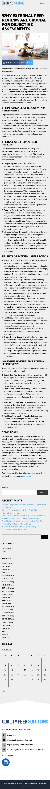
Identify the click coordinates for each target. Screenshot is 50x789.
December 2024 (8, 610)
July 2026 (6, 566)
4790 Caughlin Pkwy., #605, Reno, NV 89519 (25, 749)
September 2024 (8, 619)
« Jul (3, 691)
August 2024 (7, 622)
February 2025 (8, 606)
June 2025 (6, 597)
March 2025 (7, 603)
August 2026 (7, 563)
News (4, 552)
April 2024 (6, 634)
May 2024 (6, 631)
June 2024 (6, 628)
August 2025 (7, 594)
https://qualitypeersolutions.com (20, 745)
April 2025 (6, 600)
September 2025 (8, 591)
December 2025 (8, 582)
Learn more (26, 476)
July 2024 (6, 625)
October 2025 (8, 588)
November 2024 (8, 613)
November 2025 (8, 585)
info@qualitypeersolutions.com (19, 740)
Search (5, 487)
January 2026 (7, 579)
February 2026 (8, 576)
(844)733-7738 (13, 735)
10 (5, 670)
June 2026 (6, 569)
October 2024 (8, 616)
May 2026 (5, 572)
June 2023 (6, 637)
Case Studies (7, 549)
